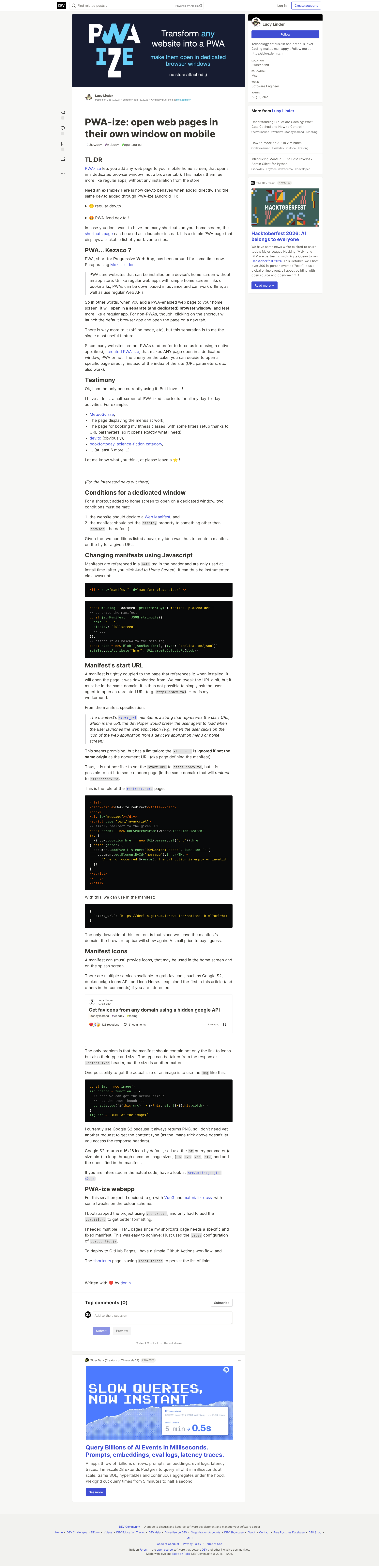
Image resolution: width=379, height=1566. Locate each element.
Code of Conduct (147, 1343)
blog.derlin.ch (183, 99)
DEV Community (129, 1526)
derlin (125, 1283)
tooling (132, 1015)
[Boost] (62, 159)
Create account (306, 6)
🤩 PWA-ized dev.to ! (109, 218)
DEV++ (95, 1532)
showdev (94, 145)
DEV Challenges (77, 1532)
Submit (101, 1331)
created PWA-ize (123, 351)
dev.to (95, 438)
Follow (285, 34)
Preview (122, 1331)
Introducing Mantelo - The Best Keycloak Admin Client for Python (281, 164)
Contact (264, 1532)
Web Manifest (157, 517)
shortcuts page (99, 233)
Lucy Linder (104, 96)
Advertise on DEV (176, 1532)
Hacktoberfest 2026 (266, 261)
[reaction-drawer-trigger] (63, 114)
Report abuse (173, 1343)
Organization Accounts (205, 1532)
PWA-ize (93, 168)
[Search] (74, 5)
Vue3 (169, 1197)
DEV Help (155, 1532)
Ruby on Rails (181, 1553)
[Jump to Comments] (62, 130)
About (251, 1532)
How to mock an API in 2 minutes (280, 145)
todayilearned (99, 1015)
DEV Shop (315, 1532)
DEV (204, 1549)
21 (137, 1024)
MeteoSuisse (102, 414)
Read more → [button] (264, 285)
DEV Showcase (234, 1532)
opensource (132, 145)
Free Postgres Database (289, 1532)
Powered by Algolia (187, 5)
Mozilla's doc (122, 264)
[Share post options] (63, 174)
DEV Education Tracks (130, 1532)
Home (59, 1532)
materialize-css (198, 1197)
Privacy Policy (192, 1543)
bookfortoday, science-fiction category (126, 444)
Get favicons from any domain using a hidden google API (154, 1010)
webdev (112, 145)
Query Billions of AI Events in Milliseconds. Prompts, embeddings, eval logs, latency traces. (155, 1451)
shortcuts (102, 1260)
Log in (282, 6)
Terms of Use (213, 1543)
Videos (108, 1532)
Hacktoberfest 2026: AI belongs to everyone (278, 236)
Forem (143, 1549)
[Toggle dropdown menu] (239, 1360)
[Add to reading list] (62, 145)
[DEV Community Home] (61, 5)
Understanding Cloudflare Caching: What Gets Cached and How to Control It (284, 127)
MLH (189, 1538)
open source (165, 1549)
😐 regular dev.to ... (107, 206)
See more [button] (96, 1492)
